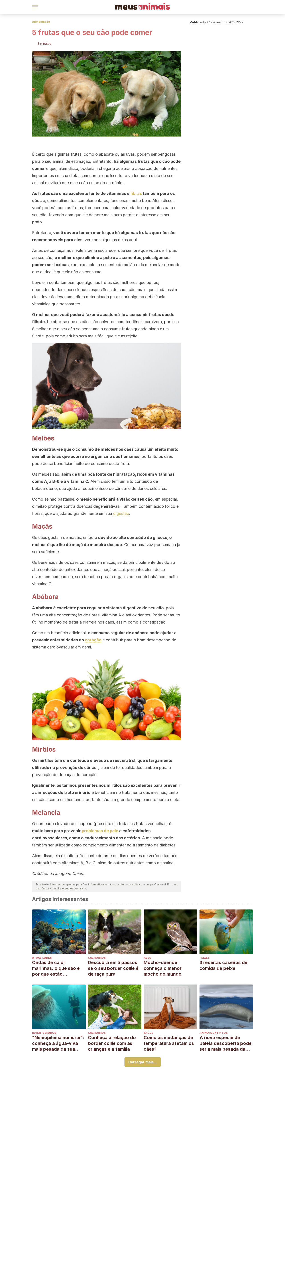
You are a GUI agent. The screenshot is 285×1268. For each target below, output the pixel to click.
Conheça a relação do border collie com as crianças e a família (112, 1043)
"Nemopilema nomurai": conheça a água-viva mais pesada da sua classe (58, 1043)
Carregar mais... (142, 1062)
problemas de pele (100, 830)
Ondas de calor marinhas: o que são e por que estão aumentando (56, 968)
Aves (147, 957)
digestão (121, 513)
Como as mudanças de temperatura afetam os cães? (169, 1043)
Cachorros (97, 957)
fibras (136, 193)
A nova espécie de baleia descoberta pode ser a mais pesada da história (226, 1043)
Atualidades (42, 957)
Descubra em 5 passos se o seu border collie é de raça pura (113, 968)
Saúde (148, 1032)
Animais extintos (214, 1032)
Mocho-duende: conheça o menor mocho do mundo (162, 968)
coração (93, 640)
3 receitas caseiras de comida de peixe (223, 965)
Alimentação (41, 21)
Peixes (205, 957)
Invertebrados (44, 1032)
